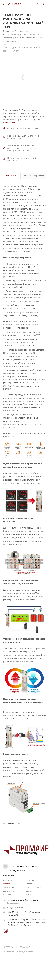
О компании (8, 880)
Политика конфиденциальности (18, 952)
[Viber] (5, 931)
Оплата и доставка (11, 887)
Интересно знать (33, 887)
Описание (11, 176)
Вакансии (7, 895)
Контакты (29, 891)
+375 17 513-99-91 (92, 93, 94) (22, 900)
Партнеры (30, 880)
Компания (8, 875)
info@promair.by (15, 907)
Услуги (28, 895)
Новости (29, 884)
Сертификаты (9, 891)
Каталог (6, 884)
